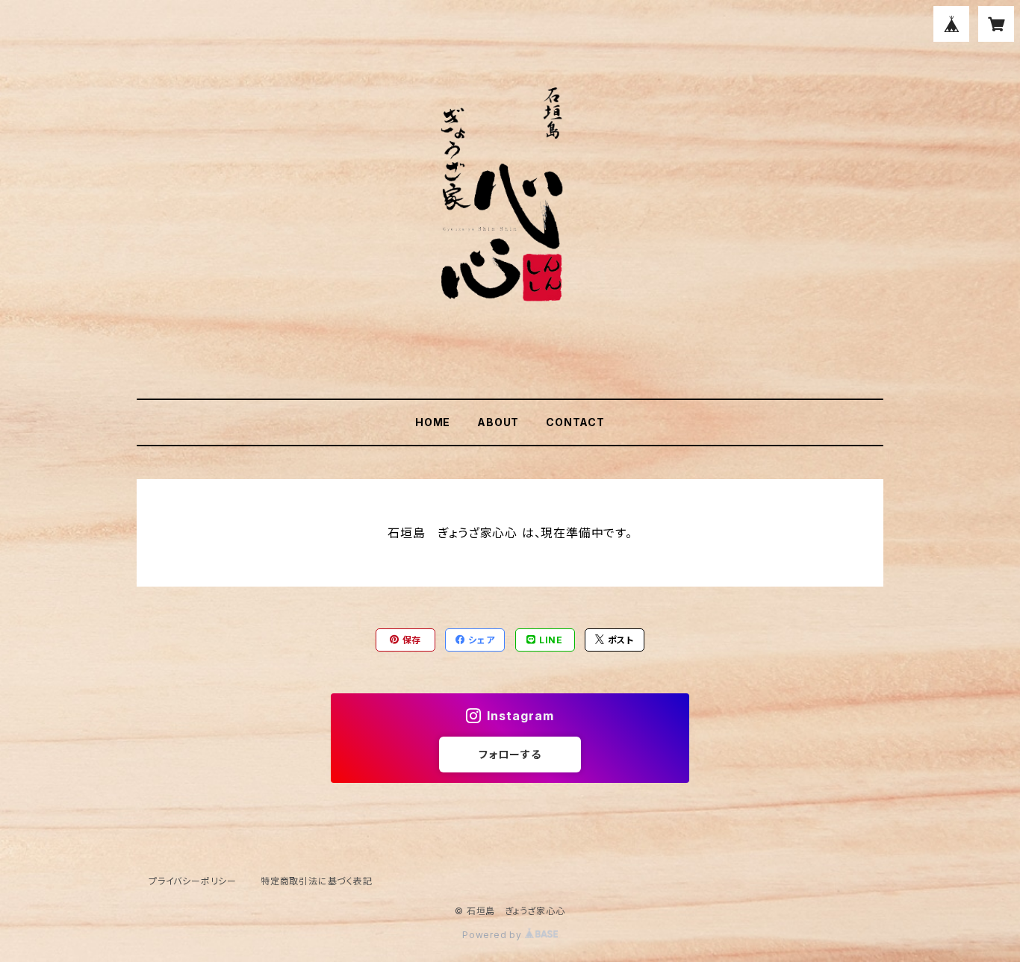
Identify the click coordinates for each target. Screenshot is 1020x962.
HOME (432, 422)
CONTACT (575, 422)
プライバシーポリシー (193, 881)
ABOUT (498, 422)
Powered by (493, 934)
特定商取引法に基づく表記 (317, 881)
